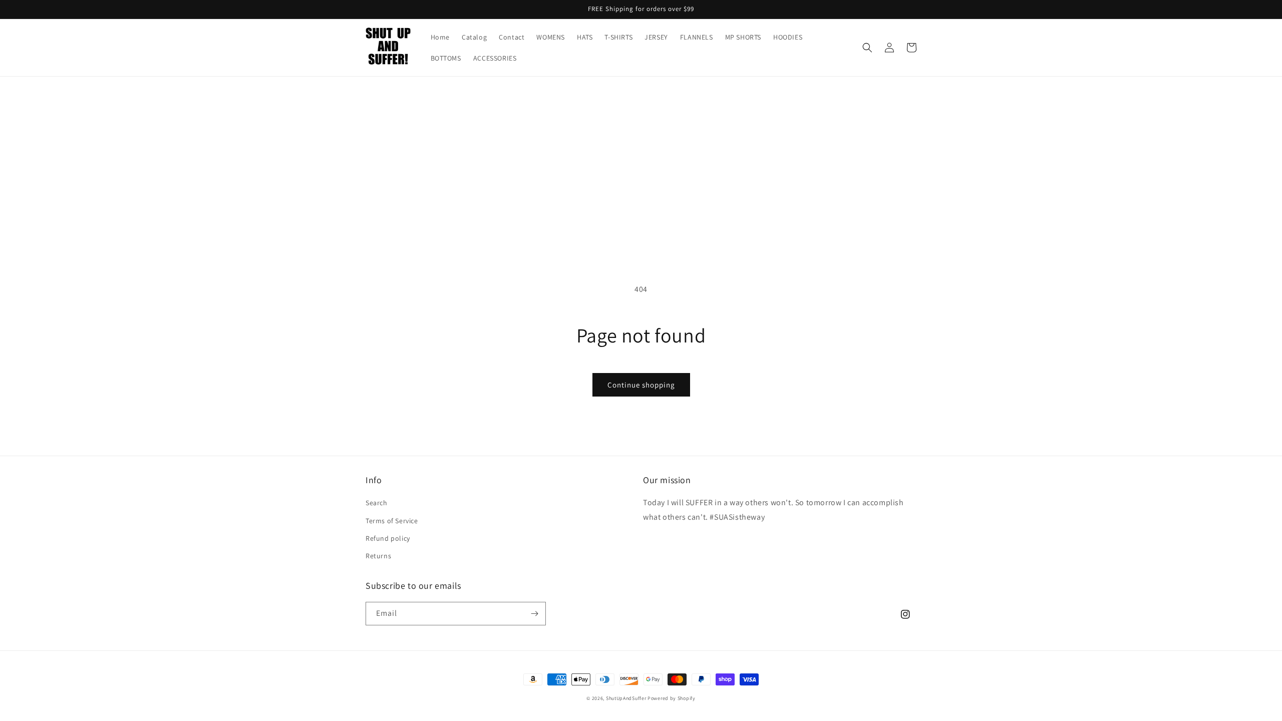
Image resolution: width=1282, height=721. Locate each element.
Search (377, 502)
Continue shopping (641, 385)
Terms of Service (392, 520)
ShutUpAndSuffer (626, 698)
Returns (378, 555)
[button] (867, 48)
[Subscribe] (534, 613)
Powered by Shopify (672, 698)
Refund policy (388, 538)
